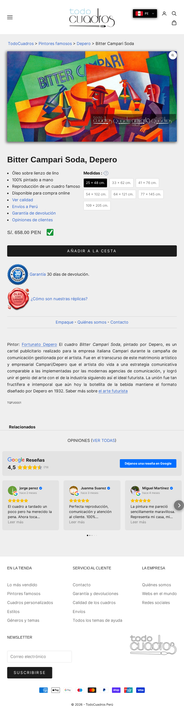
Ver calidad (22, 199)
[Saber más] (105, 173)
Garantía (38, 274)
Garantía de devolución (34, 213)
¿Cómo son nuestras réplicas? (59, 298)
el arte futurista (113, 391)
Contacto (119, 322)
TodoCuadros (21, 43)
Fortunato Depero (39, 344)
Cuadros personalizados (30, 602)
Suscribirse (30, 672)
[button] (5, 505)
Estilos (13, 611)
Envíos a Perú (25, 206)
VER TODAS (103, 440)
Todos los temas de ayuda (97, 620)
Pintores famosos (55, 43)
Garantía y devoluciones (95, 593)
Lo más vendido (22, 584)
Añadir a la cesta (92, 251)
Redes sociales (156, 602)
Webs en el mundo (159, 593)
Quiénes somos (91, 322)
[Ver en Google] (12, 490)
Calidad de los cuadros (94, 602)
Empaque (64, 322)
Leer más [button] (15, 522)
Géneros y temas (23, 620)
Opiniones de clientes (32, 219)
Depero (84, 43)
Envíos (79, 611)
